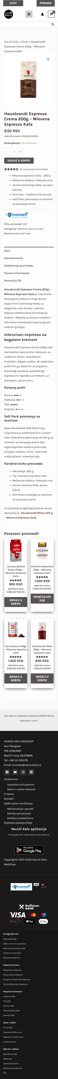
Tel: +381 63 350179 (16, 760)
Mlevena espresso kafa (30, 228)
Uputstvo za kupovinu (20, 784)
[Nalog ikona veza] (42, 14)
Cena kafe (8, 1027)
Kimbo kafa (8, 1006)
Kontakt (9, 798)
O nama (9, 794)
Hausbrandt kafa (11, 1010)
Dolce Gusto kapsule (13, 974)
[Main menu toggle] (29, 14)
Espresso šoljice (11, 1063)
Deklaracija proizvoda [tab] (18, 265)
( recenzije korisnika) (34, 169)
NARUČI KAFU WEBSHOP (19, 741)
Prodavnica (11, 779)
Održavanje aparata (12, 1068)
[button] (13, 3)
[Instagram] (23, 772)
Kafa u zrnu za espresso (14, 943)
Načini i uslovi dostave (21, 789)
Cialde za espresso (12, 953)
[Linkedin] (31, 772)
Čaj (4, 1073)
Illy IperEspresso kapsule (15, 984)
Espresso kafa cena (12, 1032)
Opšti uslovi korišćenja (18, 803)
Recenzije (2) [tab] (12, 280)
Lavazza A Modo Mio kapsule (16, 979)
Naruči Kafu (11, 41)
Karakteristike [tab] (13, 258)
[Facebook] (7, 772)
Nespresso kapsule (12, 970)
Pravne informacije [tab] (16, 273)
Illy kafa (7, 1001)
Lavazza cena (9, 1041)
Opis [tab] (7, 250)
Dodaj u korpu (18, 160)
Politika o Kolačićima (20, 818)
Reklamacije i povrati (20, 808)
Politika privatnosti (19, 813)
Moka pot (7, 1059)
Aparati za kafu (10, 1054)
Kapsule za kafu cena (13, 1037)
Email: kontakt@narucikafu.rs (22, 765)
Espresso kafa (10, 939)
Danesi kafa (9, 1015)
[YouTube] (15, 772)
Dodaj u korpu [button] (16, 602)
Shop (25, 41)
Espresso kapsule (11, 957)
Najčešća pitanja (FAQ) (18, 822)
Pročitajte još (42, 598)
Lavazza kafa (9, 996)
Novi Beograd (12, 746)
